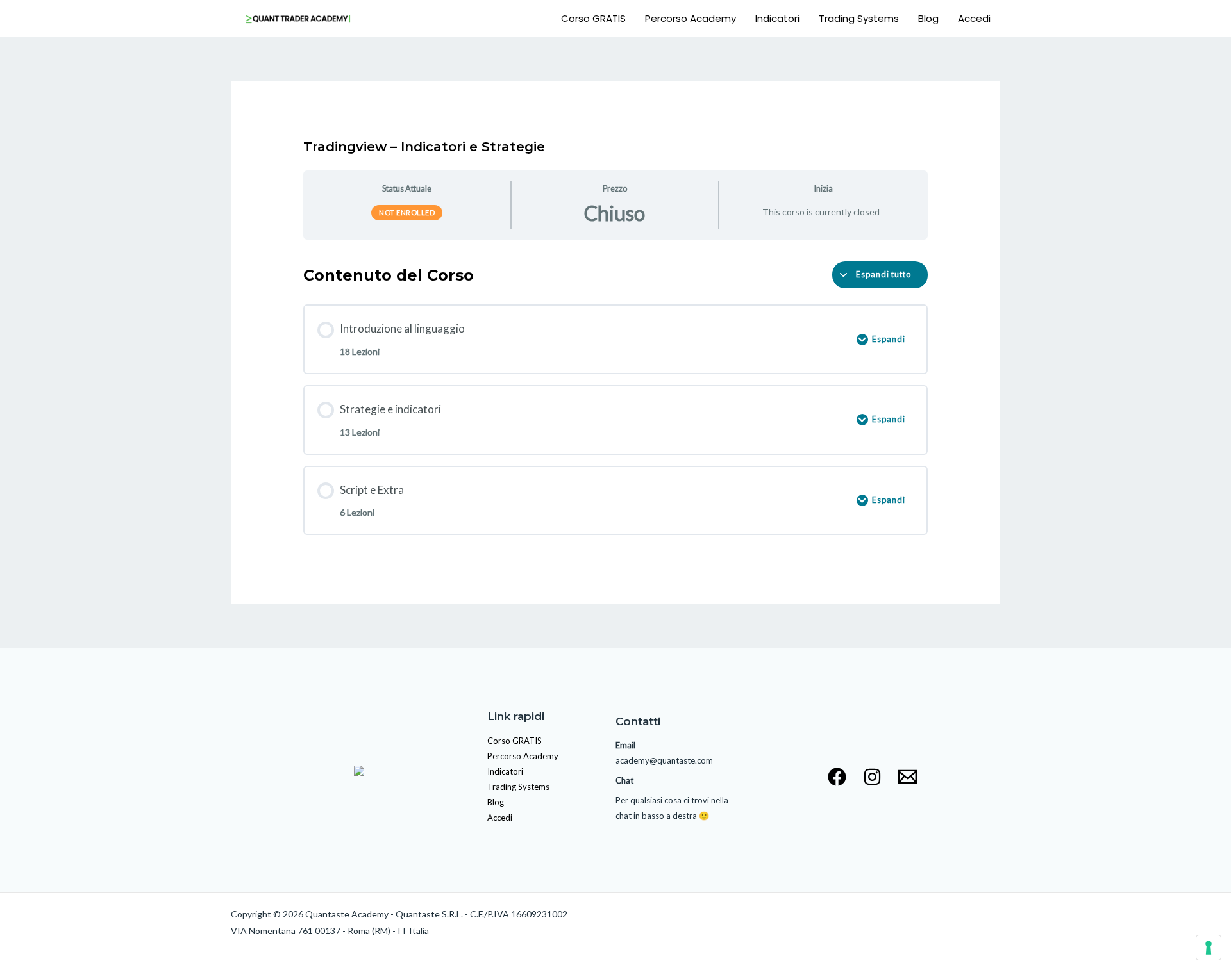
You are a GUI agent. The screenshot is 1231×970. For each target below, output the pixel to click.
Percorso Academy (690, 18)
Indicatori (777, 18)
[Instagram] (872, 777)
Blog (928, 18)
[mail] (907, 777)
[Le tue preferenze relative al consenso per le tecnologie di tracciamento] (1208, 947)
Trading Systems (859, 18)
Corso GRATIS (593, 18)
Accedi (974, 18)
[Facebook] (837, 777)
